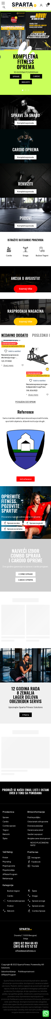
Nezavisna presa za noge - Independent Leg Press (37, 385)
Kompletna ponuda (25, 123)
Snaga (25, 255)
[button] (7, 365)
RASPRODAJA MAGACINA (25, 311)
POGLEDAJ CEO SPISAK (25, 402)
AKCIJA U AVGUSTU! (25, 278)
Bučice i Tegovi (42, 255)
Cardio (9, 255)
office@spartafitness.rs (25, 950)
